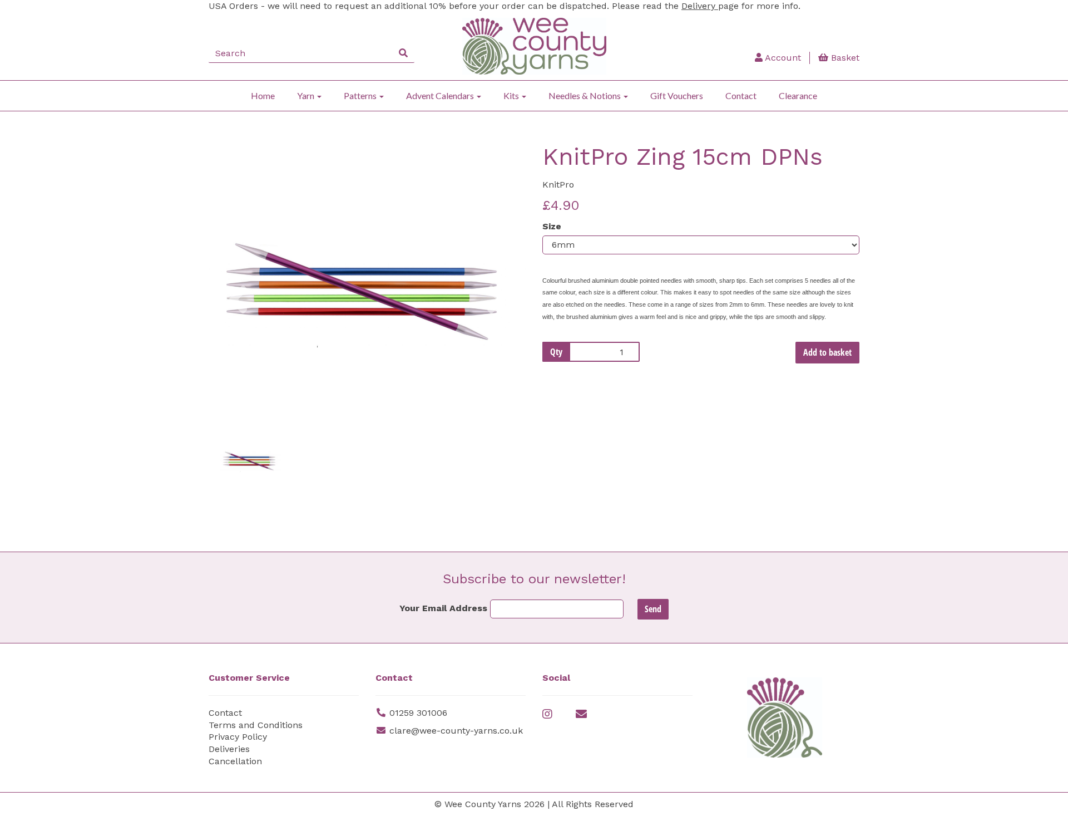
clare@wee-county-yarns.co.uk (456, 730)
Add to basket (827, 352)
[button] (238, 348)
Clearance (798, 95)
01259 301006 (418, 712)
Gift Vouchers (676, 95)
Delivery (699, 6)
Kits (512, 95)
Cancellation (235, 761)
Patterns (361, 95)
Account (782, 57)
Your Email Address (443, 608)
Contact (740, 95)
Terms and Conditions (256, 725)
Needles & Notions (585, 95)
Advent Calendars (441, 95)
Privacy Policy (238, 736)
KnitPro (558, 184)
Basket (843, 57)
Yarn (306, 95)
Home (263, 95)
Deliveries (229, 749)
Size (551, 226)
